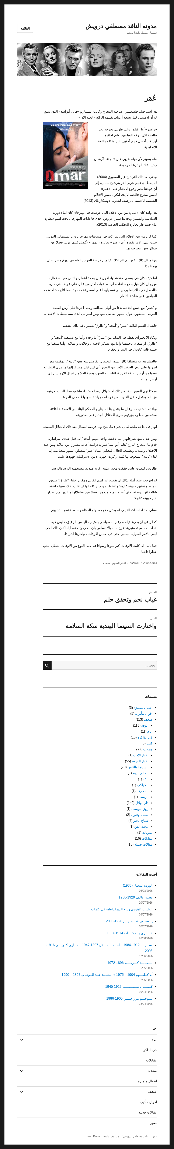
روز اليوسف (139, 809)
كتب (149, 743)
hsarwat (134, 563)
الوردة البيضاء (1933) (138, 885)
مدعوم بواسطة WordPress (103, 1136)
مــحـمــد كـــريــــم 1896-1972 (130, 963)
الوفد (144, 725)
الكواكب (142, 785)
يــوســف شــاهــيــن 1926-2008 (129, 921)
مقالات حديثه (143, 844)
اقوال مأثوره (144, 713)
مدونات (147, 832)
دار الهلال (141, 803)
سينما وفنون (139, 814)
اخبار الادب (140, 755)
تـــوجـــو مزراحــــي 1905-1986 (129, 998)
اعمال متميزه (143, 707)
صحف (148, 719)
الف (145, 779)
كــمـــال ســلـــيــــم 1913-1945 (129, 986)
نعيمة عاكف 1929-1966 (136, 897)
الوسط (143, 797)
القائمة (25, 28)
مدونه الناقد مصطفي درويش (121, 26)
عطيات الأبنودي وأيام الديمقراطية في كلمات (122, 909)
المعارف (142, 791)
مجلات (107, 563)
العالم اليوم (140, 773)
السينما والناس (138, 767)
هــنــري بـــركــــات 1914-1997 (130, 933)
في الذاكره (145, 737)
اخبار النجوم (119, 563)
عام (150, 731)
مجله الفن (141, 826)
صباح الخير (140, 820)
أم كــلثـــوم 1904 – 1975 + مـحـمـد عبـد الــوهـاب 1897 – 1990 (107, 974)
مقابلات (147, 838)
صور (153, 1123)
